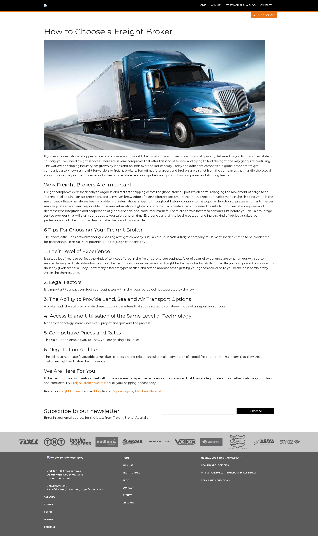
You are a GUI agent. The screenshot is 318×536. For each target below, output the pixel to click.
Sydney (48, 504)
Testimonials (131, 472)
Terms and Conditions (215, 480)
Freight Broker (69, 391)
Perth (48, 512)
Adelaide (49, 497)
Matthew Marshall (148, 391)
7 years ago (121, 391)
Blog (126, 480)
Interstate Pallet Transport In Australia (228, 472)
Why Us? (128, 465)
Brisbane (50, 527)
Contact (128, 488)
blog (97, 391)
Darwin (48, 519)
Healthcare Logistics (215, 465)
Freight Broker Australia (89, 383)
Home (126, 458)
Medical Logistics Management (221, 458)
